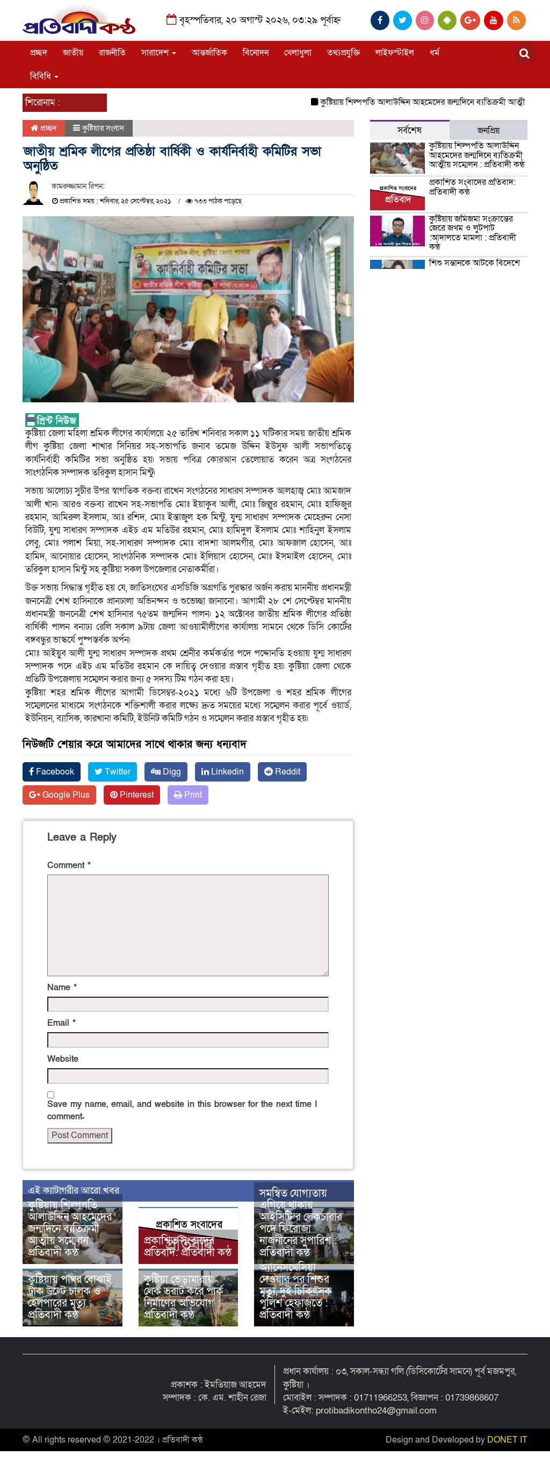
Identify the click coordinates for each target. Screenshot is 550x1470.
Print (192, 795)
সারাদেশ (156, 53)
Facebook (54, 772)
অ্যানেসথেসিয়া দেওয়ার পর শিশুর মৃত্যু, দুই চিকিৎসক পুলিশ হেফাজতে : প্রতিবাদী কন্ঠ (295, 1291)
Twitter (117, 772)
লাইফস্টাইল (394, 53)
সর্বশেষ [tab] (409, 130)
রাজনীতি (112, 53)
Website (62, 1059)
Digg (171, 772)
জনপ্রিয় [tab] (488, 131)
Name (62, 987)
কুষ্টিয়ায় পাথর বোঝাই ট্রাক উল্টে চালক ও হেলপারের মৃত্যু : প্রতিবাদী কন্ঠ (70, 1297)
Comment (69, 865)
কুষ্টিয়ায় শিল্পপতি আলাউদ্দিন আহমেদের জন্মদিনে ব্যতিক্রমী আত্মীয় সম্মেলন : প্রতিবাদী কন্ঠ (70, 1229)
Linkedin (226, 772)
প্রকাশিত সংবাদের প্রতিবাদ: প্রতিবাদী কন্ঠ (187, 1247)
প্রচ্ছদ (38, 53)
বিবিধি (41, 76)
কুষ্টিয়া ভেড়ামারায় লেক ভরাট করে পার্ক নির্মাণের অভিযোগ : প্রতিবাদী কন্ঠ (183, 1297)
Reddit (286, 772)
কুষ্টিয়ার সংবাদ (103, 128)
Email (61, 1023)
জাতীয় (73, 53)
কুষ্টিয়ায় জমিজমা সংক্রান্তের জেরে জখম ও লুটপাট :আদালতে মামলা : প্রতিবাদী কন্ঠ (472, 233)
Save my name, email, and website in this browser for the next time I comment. (182, 1110)
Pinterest (136, 795)
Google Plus (65, 795)
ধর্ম (434, 53)
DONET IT (507, 1440)
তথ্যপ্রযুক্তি (343, 53)
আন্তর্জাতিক (209, 53)
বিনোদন (256, 53)
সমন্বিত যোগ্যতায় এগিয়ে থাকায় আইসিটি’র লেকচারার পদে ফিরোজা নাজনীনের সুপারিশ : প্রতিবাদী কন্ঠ (300, 1223)
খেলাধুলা (298, 53)
